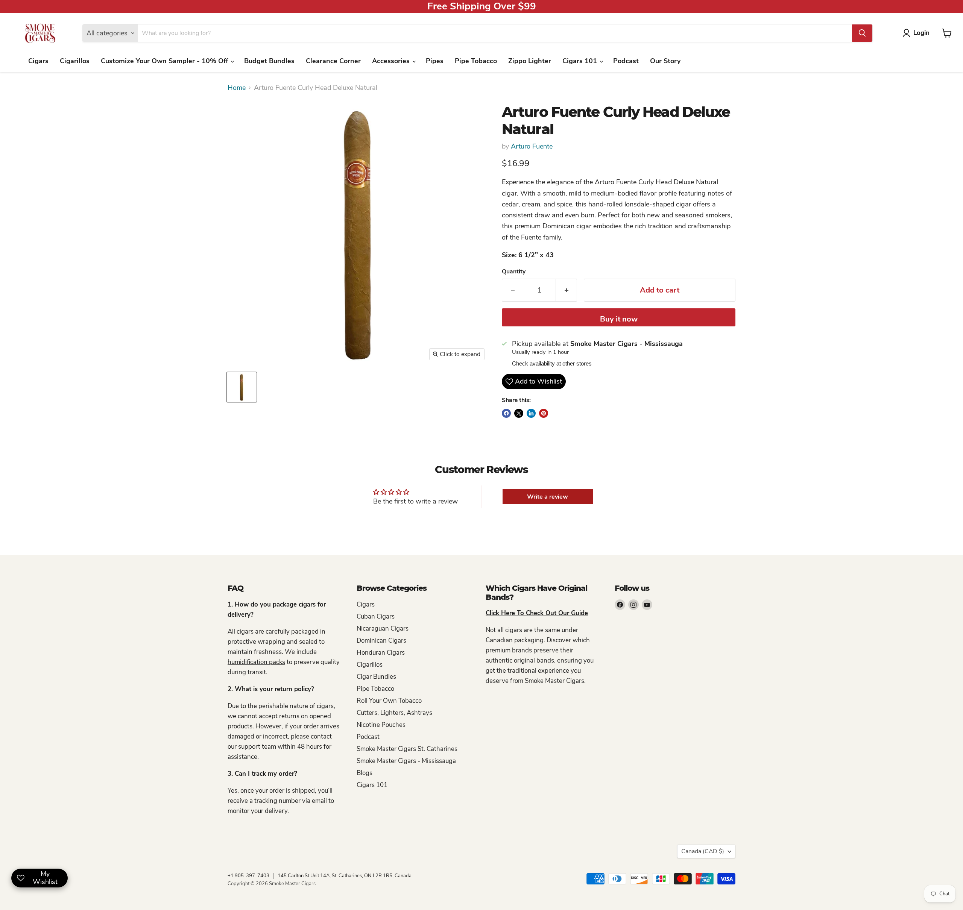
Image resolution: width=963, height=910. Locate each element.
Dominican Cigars (381, 640)
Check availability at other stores (552, 364)
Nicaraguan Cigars (383, 628)
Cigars (38, 60)
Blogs (364, 773)
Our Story (665, 60)
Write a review (547, 497)
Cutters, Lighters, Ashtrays (394, 712)
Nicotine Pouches (381, 724)
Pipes (435, 60)
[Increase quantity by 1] (566, 290)
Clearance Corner (333, 60)
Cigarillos (75, 60)
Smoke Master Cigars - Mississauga (406, 761)
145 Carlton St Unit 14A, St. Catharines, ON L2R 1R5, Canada (345, 875)
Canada (702, 851)
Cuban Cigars (376, 616)
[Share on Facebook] (506, 413)
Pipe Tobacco (476, 60)
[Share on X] (518, 413)
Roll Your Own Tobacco (389, 700)
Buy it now (619, 319)
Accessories (392, 60)
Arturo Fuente (532, 146)
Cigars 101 (580, 60)
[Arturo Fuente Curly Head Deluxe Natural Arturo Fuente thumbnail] (242, 387)
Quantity (514, 271)
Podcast (626, 60)
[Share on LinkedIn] (531, 413)
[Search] (862, 33)
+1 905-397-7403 (248, 875)
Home (237, 88)
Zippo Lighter (529, 60)
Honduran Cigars (381, 652)
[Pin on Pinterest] (543, 413)
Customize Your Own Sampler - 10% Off (165, 60)
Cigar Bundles (376, 676)
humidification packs (256, 662)
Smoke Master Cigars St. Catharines (407, 749)
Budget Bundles (269, 60)
